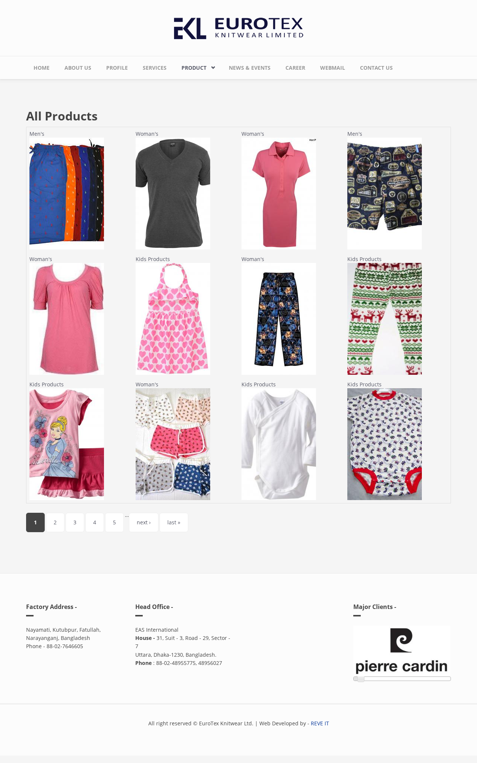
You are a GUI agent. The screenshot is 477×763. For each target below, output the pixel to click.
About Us (77, 67)
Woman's (147, 133)
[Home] (238, 26)
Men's (36, 133)
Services (155, 67)
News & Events (250, 67)
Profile (117, 67)
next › (144, 522)
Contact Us (376, 67)
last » (173, 522)
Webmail (332, 67)
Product (190, 66)
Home (42, 67)
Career (295, 67)
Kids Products (153, 259)
